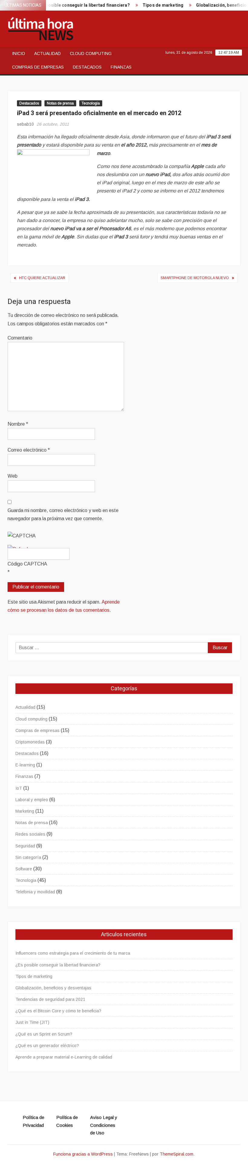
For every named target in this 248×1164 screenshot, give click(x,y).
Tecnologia (91, 103)
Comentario (20, 337)
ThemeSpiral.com (176, 1154)
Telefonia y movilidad (35, 891)
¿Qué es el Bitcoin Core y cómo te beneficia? (58, 1010)
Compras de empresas (38, 67)
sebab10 (25, 124)
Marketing (24, 811)
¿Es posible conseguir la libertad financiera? (76, 5)
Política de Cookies (67, 1121)
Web (13, 476)
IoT (18, 788)
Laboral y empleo (31, 799)
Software (23, 868)
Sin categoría (28, 857)
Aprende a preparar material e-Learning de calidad (63, 1057)
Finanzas (121, 67)
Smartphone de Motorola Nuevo (195, 278)
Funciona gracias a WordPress (83, 1154)
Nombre (18, 424)
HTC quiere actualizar (42, 278)
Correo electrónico (29, 450)
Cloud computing (91, 53)
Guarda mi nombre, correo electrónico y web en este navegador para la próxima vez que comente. (63, 514)
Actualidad (47, 53)
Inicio (18, 53)
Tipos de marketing (155, 5)
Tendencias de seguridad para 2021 (50, 999)
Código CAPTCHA (27, 563)
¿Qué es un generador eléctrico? (47, 1045)
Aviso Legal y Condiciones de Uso (103, 1125)
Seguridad (25, 845)
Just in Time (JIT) (32, 1022)
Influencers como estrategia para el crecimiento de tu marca (72, 953)
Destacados (87, 67)
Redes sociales (30, 834)
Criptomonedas (30, 742)
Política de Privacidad (33, 1121)
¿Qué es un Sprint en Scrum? (43, 1034)
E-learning (25, 765)
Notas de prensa (60, 103)
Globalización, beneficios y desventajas (53, 987)
